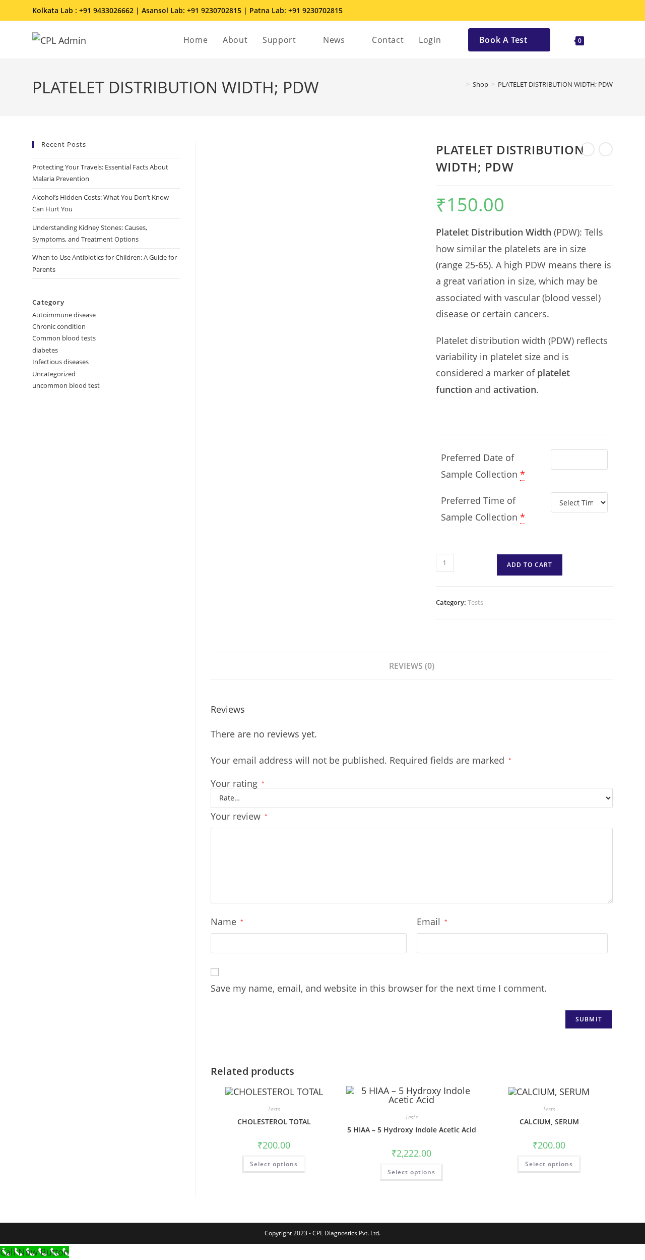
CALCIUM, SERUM (549, 1121)
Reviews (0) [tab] (411, 665)
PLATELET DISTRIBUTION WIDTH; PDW (555, 84)
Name (227, 921)
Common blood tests (64, 337)
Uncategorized (54, 373)
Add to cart (529, 564)
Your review (239, 816)
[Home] (460, 84)
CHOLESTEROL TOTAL (274, 1121)
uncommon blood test (66, 385)
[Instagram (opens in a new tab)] (580, 11)
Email (432, 921)
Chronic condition (59, 326)
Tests (475, 602)
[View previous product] (587, 149)
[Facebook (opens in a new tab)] (566, 11)
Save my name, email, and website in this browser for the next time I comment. (379, 988)
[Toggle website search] (602, 40)
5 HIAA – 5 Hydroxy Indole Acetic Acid (411, 1129)
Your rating (238, 783)
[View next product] (606, 149)
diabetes (45, 350)
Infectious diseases (60, 361)
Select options (274, 1164)
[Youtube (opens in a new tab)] (607, 11)
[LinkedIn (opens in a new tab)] (595, 11)
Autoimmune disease (64, 314)
